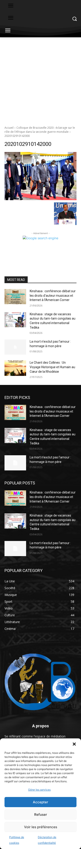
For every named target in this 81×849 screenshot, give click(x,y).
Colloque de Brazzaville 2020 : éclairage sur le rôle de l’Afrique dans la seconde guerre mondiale (39, 130)
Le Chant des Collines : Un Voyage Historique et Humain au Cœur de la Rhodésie (52, 367)
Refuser (40, 814)
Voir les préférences (40, 827)
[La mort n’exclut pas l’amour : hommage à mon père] (15, 347)
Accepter (40, 802)
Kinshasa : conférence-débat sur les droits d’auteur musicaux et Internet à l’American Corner (53, 295)
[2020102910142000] (40, 176)
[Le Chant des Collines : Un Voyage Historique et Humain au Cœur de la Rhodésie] (15, 368)
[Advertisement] (40, 80)
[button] (74, 744)
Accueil (9, 128)
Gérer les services (39, 789)
